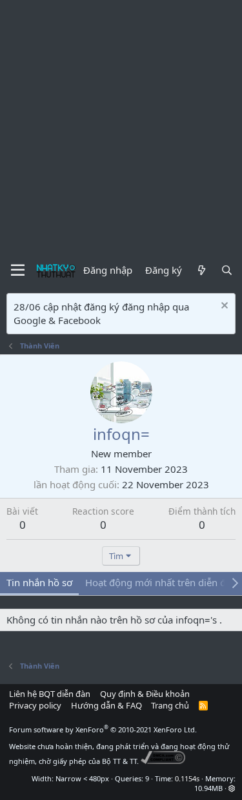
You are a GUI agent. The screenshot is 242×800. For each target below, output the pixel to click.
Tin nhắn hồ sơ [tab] (39, 582)
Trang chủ (170, 705)
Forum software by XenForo (103, 729)
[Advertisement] (121, 127)
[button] (232, 788)
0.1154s (187, 778)
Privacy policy (35, 705)
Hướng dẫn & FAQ (106, 705)
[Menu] (18, 270)
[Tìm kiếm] (226, 270)
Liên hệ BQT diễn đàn (49, 694)
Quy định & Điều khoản (145, 694)
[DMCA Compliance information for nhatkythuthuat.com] (163, 761)
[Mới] (201, 270)
